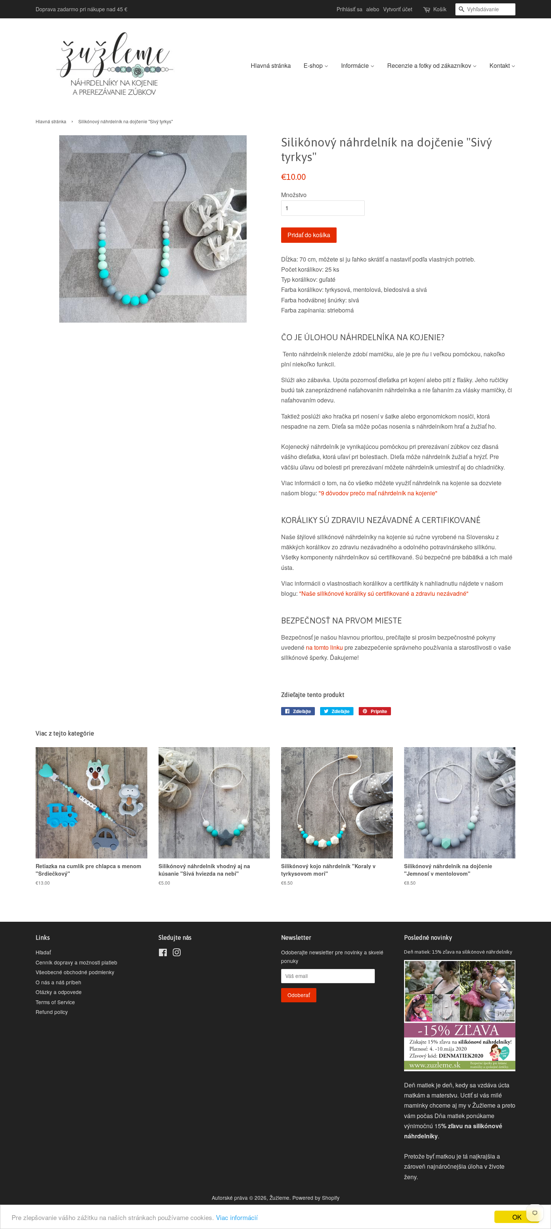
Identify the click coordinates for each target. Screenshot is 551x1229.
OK (516, 1217)
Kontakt (500, 65)
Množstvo (294, 194)
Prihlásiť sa (349, 9)
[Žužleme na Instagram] (176, 953)
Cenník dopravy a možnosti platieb (76, 962)
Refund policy (52, 1011)
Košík (439, 9)
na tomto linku (324, 647)
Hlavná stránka (271, 65)
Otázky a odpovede (59, 992)
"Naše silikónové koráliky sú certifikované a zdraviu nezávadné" (384, 593)
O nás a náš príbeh (58, 982)
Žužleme (279, 1197)
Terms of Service (55, 1002)
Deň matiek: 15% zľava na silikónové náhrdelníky (458, 952)
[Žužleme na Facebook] (163, 953)
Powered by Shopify (316, 1197)
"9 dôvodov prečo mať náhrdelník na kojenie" (377, 493)
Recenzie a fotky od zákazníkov (430, 65)
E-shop (314, 65)
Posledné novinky (428, 937)
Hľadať (43, 952)
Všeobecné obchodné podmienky (75, 972)
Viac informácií (237, 1217)
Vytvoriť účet (397, 9)
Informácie (355, 65)
